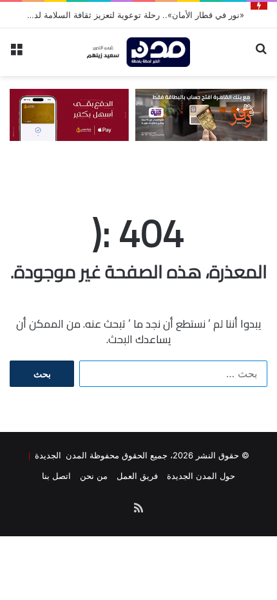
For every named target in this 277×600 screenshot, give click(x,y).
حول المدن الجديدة (201, 476)
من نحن (94, 476)
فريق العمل (137, 476)
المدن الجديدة (58, 455)
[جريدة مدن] (138, 52)
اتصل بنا (56, 476)
